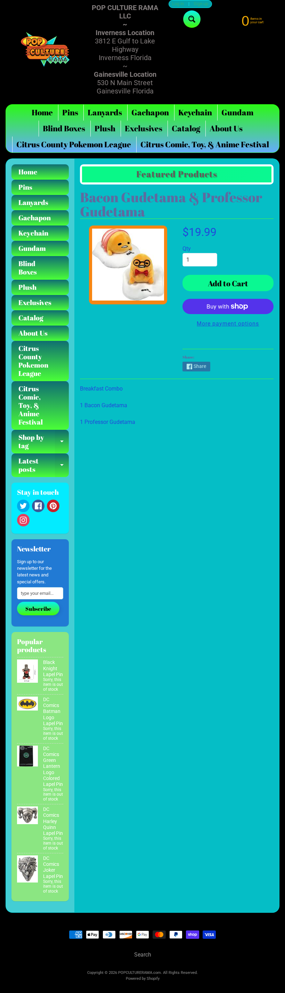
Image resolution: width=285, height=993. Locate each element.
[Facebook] (38, 506)
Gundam (237, 112)
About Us (226, 128)
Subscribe (38, 609)
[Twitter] (23, 506)
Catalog (186, 128)
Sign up (201, 4)
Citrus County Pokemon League (73, 144)
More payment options (228, 323)
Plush (105, 128)
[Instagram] (23, 520)
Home (42, 112)
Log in (178, 4)
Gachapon (150, 112)
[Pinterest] (53, 506)
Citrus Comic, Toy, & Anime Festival (204, 144)
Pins (70, 112)
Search (142, 954)
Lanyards (105, 112)
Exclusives (143, 128)
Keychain (195, 112)
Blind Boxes (64, 128)
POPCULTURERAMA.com (139, 972)
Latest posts (43, 465)
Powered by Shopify (143, 978)
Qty (186, 248)
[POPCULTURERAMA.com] (45, 49)
